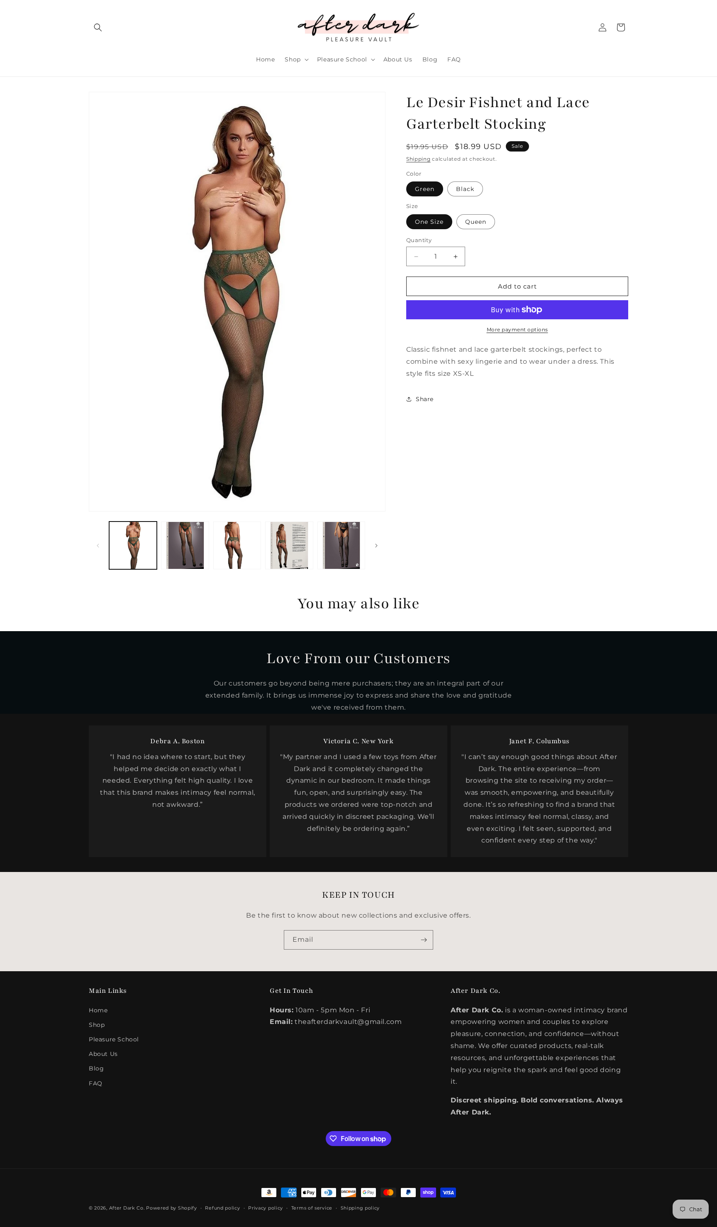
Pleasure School (114, 1039)
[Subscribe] (424, 940)
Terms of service (311, 1208)
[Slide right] (376, 545)
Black (465, 189)
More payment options (517, 329)
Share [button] (425, 399)
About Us (103, 1054)
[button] (98, 27)
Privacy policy (265, 1208)
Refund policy (222, 1208)
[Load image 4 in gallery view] (289, 545)
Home (98, 1010)
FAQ (95, 1083)
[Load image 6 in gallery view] (341, 545)
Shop (97, 1025)
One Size (429, 221)
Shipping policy (360, 1208)
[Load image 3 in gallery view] (237, 545)
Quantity (419, 240)
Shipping (418, 159)
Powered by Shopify (171, 1208)
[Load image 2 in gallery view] (185, 545)
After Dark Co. (127, 1208)
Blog (96, 1068)
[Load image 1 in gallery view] (133, 545)
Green (424, 189)
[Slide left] (98, 545)
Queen (475, 221)
